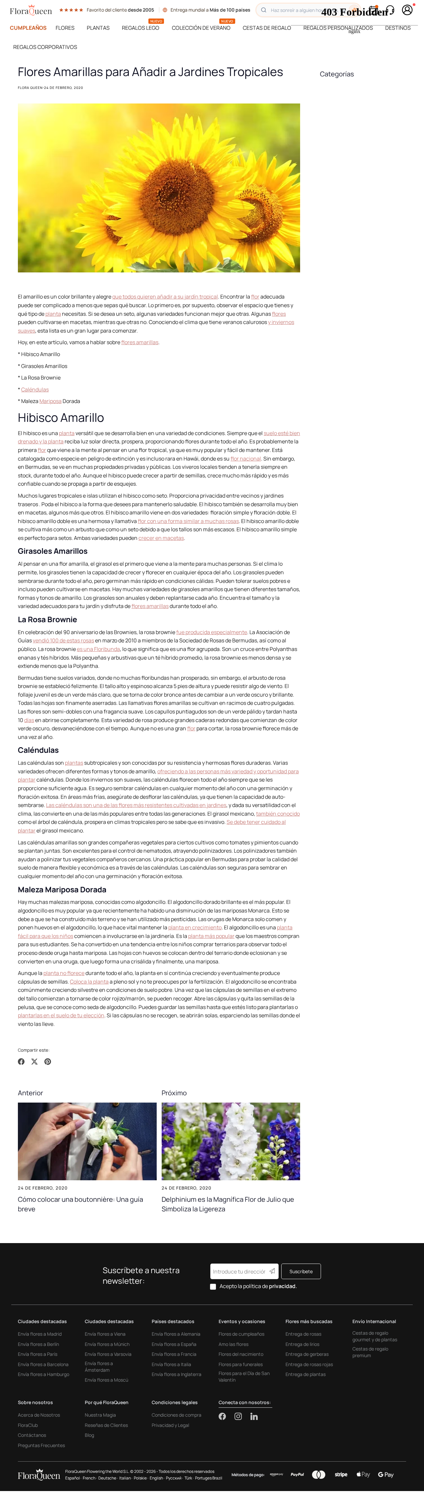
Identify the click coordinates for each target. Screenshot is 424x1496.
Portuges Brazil (208, 1478)
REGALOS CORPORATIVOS (45, 47)
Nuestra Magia (100, 1415)
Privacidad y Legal (170, 1425)
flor (255, 296)
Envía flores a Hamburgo (43, 1374)
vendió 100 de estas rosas (63, 640)
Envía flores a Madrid (40, 1334)
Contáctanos (32, 1435)
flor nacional (246, 458)
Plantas (98, 27)
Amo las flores (233, 1344)
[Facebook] (227, 1416)
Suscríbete (301, 1271)
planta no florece (63, 973)
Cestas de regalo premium (370, 1352)
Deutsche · (108, 1478)
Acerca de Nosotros (39, 1415)
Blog (89, 1435)
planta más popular (211, 936)
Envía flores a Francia (174, 1354)
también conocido (278, 813)
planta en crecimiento (195, 927)
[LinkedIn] (254, 1416)
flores (279, 313)
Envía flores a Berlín (38, 1344)
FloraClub (28, 1425)
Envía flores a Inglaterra (176, 1374)
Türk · (189, 1478)
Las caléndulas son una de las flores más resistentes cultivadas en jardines (136, 805)
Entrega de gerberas (307, 1354)
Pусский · (174, 1478)
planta (53, 313)
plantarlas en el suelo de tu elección (61, 1015)
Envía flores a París (37, 1354)
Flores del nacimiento (241, 1354)
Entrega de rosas (303, 1334)
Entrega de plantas (306, 1374)
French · (90, 1478)
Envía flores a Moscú (106, 1380)
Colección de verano (201, 27)
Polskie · (141, 1478)
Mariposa (50, 401)
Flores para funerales (241, 1364)
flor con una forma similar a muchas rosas (188, 521)
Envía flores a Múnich (107, 1344)
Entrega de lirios (302, 1344)
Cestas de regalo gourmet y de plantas (374, 1336)
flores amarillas (139, 342)
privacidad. (283, 1286)
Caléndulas (35, 389)
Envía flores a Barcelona (43, 1364)
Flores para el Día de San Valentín (244, 1376)
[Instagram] (242, 1416)
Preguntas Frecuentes (41, 1445)
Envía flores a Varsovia (108, 1354)
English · (157, 1478)
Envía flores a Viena (105, 1334)
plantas (74, 762)
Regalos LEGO (140, 27)
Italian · (125, 1478)
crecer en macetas (161, 538)
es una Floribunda (98, 649)
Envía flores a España (174, 1344)
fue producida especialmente (211, 632)
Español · (73, 1478)
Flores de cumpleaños (241, 1334)
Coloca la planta (89, 981)
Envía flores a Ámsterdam (99, 1366)
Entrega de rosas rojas (309, 1364)
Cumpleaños (28, 27)
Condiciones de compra (176, 1415)
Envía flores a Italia (171, 1364)
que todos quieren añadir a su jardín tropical (165, 296)
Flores (65, 27)
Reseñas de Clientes (106, 1425)
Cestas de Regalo (267, 27)
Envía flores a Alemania (176, 1334)
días (29, 720)
